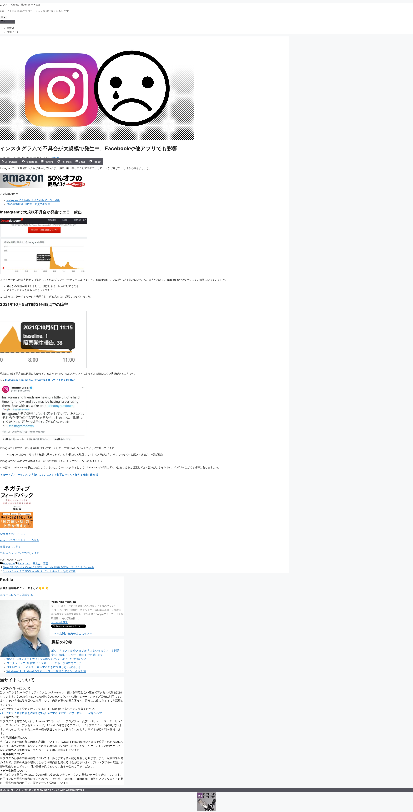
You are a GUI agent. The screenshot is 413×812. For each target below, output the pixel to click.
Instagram (9, 563)
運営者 (10, 28)
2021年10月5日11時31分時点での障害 (28, 204)
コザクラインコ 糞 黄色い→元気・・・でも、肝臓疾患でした (44, 663)
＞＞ (59, 622)
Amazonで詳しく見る (12, 533)
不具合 (36, 563)
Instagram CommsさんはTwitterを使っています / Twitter (40, 380)
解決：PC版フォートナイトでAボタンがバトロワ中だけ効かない (46, 658)
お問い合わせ (14, 32)
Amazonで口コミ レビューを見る (19, 540)
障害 (45, 563)
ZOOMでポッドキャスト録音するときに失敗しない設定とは (43, 667)
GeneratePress (75, 789)
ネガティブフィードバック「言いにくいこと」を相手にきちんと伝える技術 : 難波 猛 (49, 474)
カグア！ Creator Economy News (20, 4)
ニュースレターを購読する (16, 594)
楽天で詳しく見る (10, 546)
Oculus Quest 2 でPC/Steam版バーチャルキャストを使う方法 (39, 571)
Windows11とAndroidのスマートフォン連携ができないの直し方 (46, 671)
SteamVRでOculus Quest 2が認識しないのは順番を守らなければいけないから (48, 567)
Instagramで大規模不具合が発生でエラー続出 (33, 200)
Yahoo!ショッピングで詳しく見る (19, 553)
